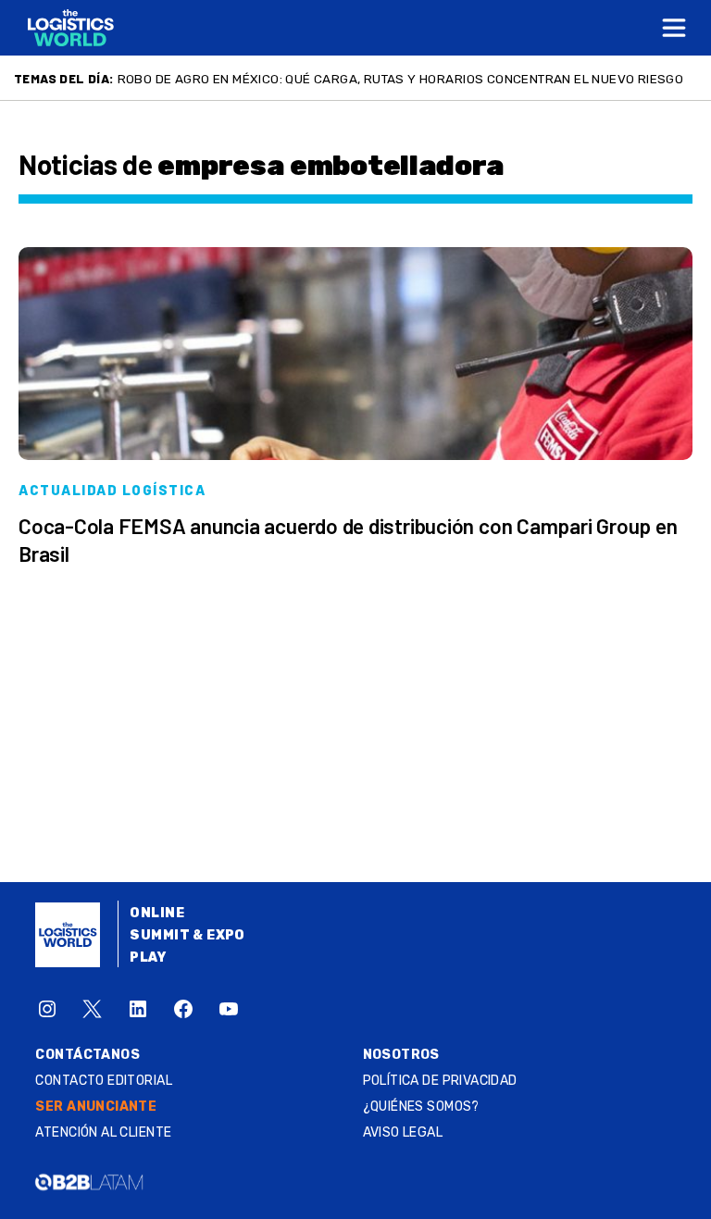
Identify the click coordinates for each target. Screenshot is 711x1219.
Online (157, 913)
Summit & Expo (187, 935)
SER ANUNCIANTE (95, 1106)
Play (148, 957)
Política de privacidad (440, 1080)
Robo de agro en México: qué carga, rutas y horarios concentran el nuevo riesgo (401, 78)
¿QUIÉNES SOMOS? (421, 1106)
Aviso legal (403, 1132)
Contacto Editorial (103, 1080)
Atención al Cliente (103, 1132)
